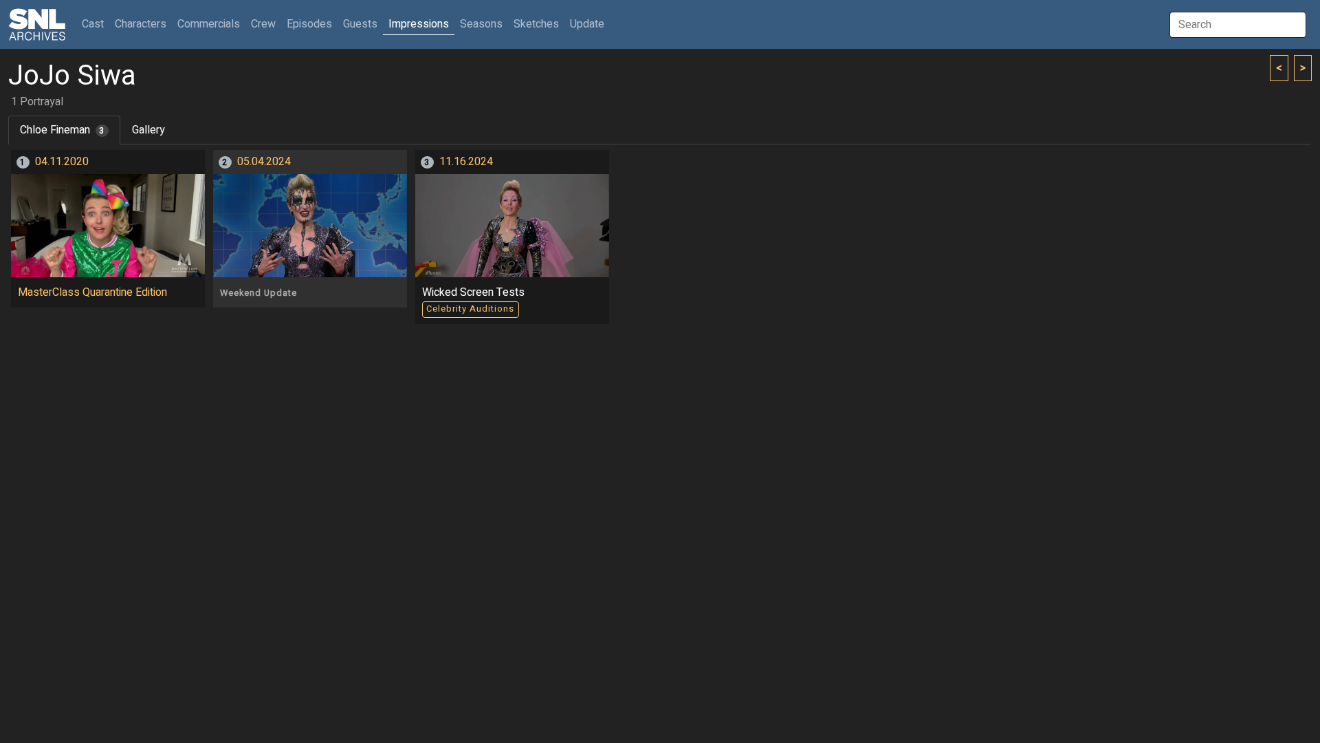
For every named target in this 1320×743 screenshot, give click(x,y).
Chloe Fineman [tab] (62, 130)
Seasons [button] (481, 24)
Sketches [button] (536, 24)
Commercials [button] (208, 24)
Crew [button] (263, 24)
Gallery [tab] (148, 130)
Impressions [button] (418, 24)
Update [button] (587, 24)
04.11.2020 (62, 161)
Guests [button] (360, 24)
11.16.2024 (466, 161)
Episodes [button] (309, 24)
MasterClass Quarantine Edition (92, 292)
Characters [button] (140, 24)
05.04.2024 (264, 161)
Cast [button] (95, 23)
